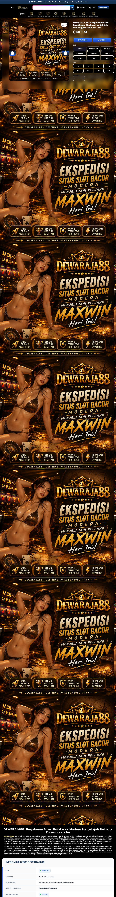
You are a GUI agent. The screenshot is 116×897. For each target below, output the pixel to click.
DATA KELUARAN (73, 16)
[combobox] (51, 7)
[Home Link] (23, 7)
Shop (12, 7)
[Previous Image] (12, 53)
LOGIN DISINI (102, 40)
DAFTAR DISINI (82, 40)
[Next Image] (65, 53)
